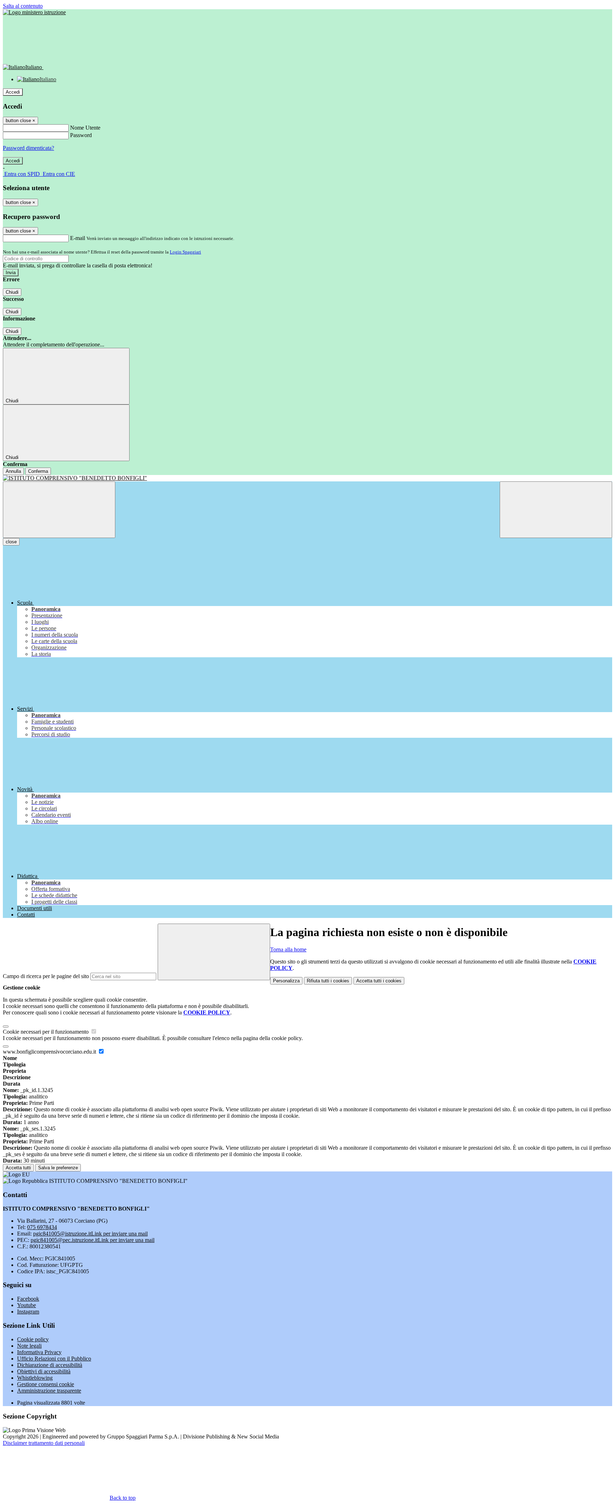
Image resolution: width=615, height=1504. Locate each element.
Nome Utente (85, 128)
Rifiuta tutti (328, 980)
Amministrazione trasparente (49, 1391)
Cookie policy (33, 1339)
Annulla (13, 471)
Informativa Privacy (39, 1352)
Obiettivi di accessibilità (43, 1371)
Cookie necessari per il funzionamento (46, 1032)
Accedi (13, 92)
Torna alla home (288, 949)
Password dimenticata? (28, 148)
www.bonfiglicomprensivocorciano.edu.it (50, 1052)
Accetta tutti (378, 980)
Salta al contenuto (23, 6)
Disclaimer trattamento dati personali (44, 1443)
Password (81, 135)
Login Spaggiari (185, 252)
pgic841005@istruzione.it (90, 1234)
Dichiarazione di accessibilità (49, 1365)
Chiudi (12, 292)
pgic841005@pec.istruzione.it (92, 1240)
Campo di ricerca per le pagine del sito (46, 976)
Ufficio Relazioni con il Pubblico (54, 1359)
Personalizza (286, 980)
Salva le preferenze (58, 1167)
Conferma (38, 471)
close (11, 541)
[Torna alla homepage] (307, 478)
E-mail (77, 238)
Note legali (29, 1346)
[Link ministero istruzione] (34, 12)
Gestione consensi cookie (45, 1384)
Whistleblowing (35, 1378)
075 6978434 (42, 1227)
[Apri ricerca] (556, 509)
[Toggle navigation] (59, 509)
